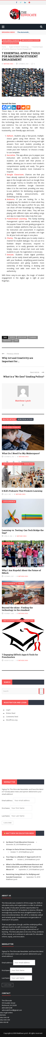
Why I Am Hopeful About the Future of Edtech (21, 571)
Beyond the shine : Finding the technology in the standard (17, 608)
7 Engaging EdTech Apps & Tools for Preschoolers (20, 655)
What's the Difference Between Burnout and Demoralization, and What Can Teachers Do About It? (24, 867)
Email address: (7, 800)
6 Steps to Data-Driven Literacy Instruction (24, 849)
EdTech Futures (8, 543)
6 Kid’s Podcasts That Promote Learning (22, 491)
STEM (16, 341)
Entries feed (10, 713)
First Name (6, 808)
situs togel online (6, 1012)
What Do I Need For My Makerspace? (21, 453)
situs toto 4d (4, 1017)
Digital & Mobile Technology (11, 40)
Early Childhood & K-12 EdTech (30, 40)
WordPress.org (11, 720)
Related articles (9, 419)
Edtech (12, 337)
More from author (25, 419)
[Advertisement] (23, 308)
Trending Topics (28, 464)
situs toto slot (5, 1020)
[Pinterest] (18, 107)
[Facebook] (4, 107)
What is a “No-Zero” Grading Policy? (23, 376)
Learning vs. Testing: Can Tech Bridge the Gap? (23, 531)
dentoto (3, 1015)
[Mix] (28, 107)
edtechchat (22, 337)
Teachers (20, 583)
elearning (32, 337)
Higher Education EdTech (10, 43)
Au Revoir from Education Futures (20, 842)
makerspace (7, 341)
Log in (8, 710)
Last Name (6, 816)
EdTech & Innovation (9, 501)
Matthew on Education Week (20, 833)
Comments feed (12, 716)
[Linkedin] (14, 107)
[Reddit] (23, 107)
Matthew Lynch (8, 64)
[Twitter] (9, 107)
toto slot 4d (4, 1022)
